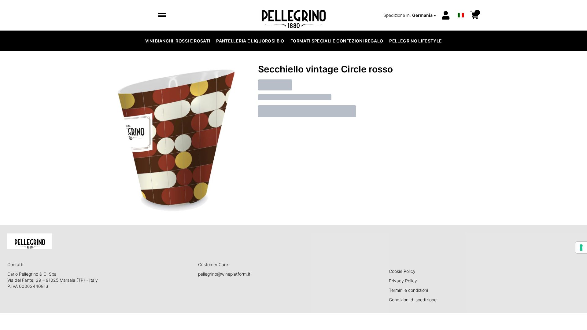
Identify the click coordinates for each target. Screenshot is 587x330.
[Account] (445, 15)
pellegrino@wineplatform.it (224, 274)
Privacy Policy (403, 280)
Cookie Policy (402, 271)
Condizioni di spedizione (413, 299)
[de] (460, 7)
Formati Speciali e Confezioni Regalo (336, 40)
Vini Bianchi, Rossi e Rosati (177, 40)
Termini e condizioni (408, 290)
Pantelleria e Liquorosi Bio (250, 40)
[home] (294, 15)
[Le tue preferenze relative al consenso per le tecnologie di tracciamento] (581, 247)
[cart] (474, 15)
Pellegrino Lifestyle (415, 40)
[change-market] (410, 15)
